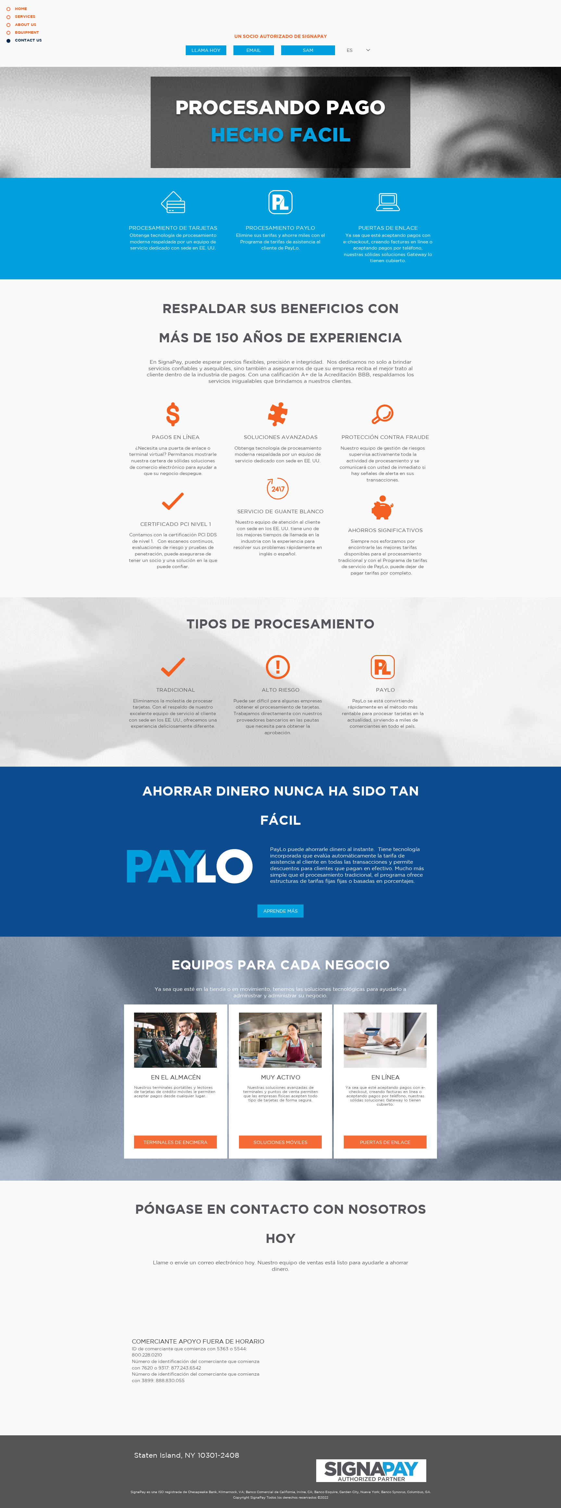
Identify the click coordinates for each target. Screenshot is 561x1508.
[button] (253, 50)
